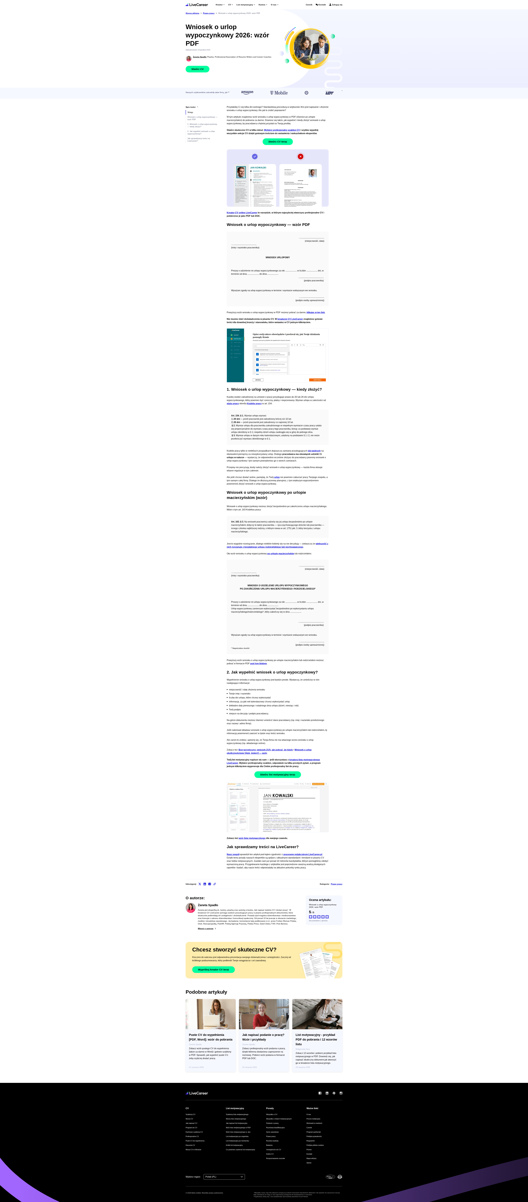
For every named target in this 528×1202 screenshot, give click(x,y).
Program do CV (191, 1128)
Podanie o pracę (272, 1123)
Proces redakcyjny (313, 1119)
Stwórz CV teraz (277, 141)
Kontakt (322, 5)
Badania (269, 1145)
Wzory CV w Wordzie (193, 1150)
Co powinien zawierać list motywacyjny (240, 1150)
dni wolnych (314, 451)
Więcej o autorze (205, 928)
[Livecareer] (197, 1093)
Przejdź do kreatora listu (277, 807)
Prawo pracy (336, 884)
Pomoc (309, 1150)
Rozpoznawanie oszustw (275, 1158)
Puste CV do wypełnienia (195, 1141)
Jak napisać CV (191, 1123)
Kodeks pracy (254, 403)
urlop (277, 477)
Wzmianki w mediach (314, 1123)
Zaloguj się (337, 5)
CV (229, 5)
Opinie (308, 1163)
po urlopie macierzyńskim (280, 553)
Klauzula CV (190, 1145)
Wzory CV (189, 1119)
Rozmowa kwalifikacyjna (275, 1128)
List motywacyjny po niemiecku (237, 1141)
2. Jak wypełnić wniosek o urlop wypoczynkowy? (201, 132)
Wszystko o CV (271, 1114)
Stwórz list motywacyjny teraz (277, 774)
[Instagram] (341, 1093)
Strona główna (192, 13)
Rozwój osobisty (272, 1141)
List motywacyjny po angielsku (237, 1136)
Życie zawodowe (272, 1132)
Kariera (262, 5)
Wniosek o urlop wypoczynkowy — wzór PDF (202, 118)
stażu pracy (233, 403)
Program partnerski (313, 1132)
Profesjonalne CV (192, 1136)
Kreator (219, 5)
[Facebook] (320, 1093)
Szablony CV (190, 1114)
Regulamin (310, 1141)
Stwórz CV (197, 69)
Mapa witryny (311, 1158)
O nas (273, 5)
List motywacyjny (245, 5)
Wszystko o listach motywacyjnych (279, 1119)
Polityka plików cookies (315, 1145)
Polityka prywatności (314, 1136)
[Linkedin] (327, 1093)
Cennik (309, 5)
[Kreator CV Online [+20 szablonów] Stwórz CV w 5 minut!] (197, 4)
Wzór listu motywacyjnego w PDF (238, 1128)
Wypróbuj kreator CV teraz (213, 969)
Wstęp (190, 112)
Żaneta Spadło (200, 57)
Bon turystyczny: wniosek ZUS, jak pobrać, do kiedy (266, 750)
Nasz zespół (233, 854)
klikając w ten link (316, 312)
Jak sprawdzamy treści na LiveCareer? (198, 139)
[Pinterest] (334, 1093)
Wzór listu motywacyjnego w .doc (238, 1132)
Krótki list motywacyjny (234, 1145)
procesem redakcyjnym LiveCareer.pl (302, 854)
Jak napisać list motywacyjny (236, 1123)
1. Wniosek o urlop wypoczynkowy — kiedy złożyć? (202, 125)
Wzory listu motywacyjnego (236, 1119)
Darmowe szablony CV (194, 1132)
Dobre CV (270, 1154)
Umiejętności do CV (273, 1150)
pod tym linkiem (258, 663)
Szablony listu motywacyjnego (237, 1114)
